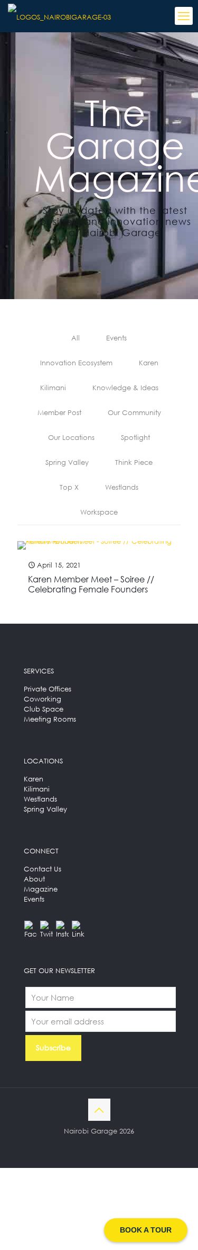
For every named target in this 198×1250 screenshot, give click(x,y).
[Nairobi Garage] (59, 16)
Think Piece (134, 462)
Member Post (59, 412)
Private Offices (47, 689)
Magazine (41, 889)
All (75, 338)
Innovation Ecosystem (76, 362)
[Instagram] (62, 927)
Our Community (134, 412)
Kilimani (53, 387)
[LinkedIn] (78, 927)
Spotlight (135, 437)
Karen (148, 362)
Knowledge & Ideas (125, 387)
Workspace (99, 512)
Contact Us (42, 869)
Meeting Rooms (50, 719)
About (34, 879)
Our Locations (71, 437)
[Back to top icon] (99, 1110)
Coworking (42, 699)
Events (116, 338)
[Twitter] (46, 927)
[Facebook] (30, 927)
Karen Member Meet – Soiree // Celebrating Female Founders (91, 584)
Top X (69, 487)
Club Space (43, 709)
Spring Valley (67, 462)
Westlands (121, 487)
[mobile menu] (184, 16)
